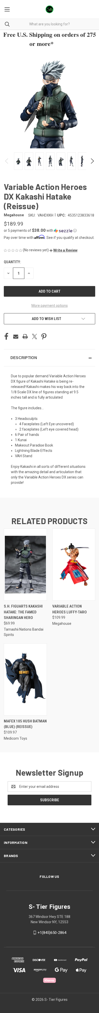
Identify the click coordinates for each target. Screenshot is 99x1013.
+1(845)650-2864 (52, 932)
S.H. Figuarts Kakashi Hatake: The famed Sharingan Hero (23, 612)
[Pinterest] (43, 336)
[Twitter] (34, 336)
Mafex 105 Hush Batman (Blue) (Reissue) (25, 724)
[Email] (15, 336)
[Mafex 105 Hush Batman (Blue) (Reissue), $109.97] (25, 679)
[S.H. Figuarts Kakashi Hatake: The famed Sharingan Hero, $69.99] (25, 564)
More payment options (49, 306)
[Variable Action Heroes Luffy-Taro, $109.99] (73, 564)
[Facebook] (6, 336)
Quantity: (12, 262)
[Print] (25, 336)
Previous (7, 161)
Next (92, 161)
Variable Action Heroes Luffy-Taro (69, 609)
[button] (49, 230)
